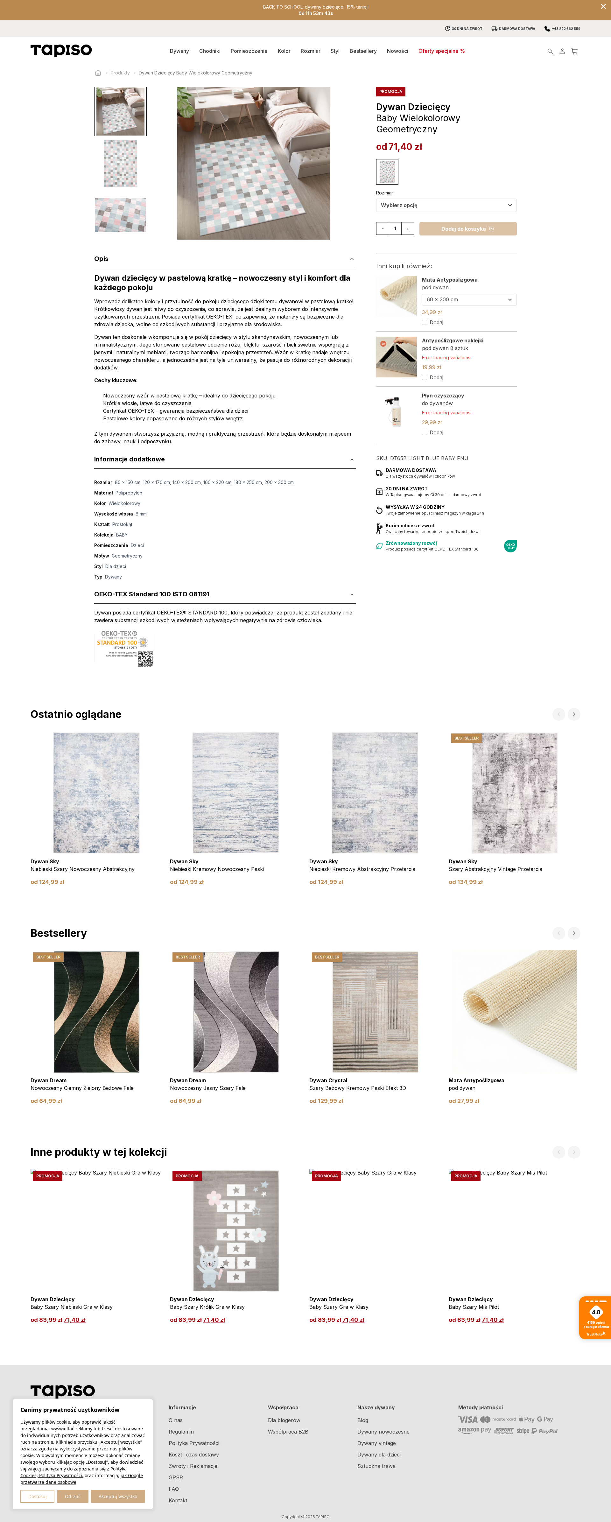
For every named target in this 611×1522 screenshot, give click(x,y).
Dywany (179, 51)
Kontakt (178, 1500)
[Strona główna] (98, 73)
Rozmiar (310, 51)
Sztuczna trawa (376, 1466)
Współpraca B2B (288, 1431)
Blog (362, 1420)
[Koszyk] (574, 51)
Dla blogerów (284, 1420)
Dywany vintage (376, 1443)
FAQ (174, 1489)
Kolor (284, 51)
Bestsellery (363, 51)
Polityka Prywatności (194, 1443)
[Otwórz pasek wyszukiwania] (550, 51)
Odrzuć (73, 1496)
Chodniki (210, 51)
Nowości (397, 51)
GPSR (176, 1477)
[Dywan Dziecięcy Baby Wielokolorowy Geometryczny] (387, 172)
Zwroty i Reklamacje (193, 1466)
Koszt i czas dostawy (194, 1454)
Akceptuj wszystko (118, 1496)
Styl (335, 51)
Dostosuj (37, 1496)
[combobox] (446, 205)
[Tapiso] (61, 51)
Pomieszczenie (249, 51)
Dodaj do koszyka (463, 229)
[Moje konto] (562, 51)
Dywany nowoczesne (383, 1431)
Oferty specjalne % (441, 51)
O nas (176, 1420)
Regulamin (181, 1431)
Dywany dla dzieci (379, 1454)
